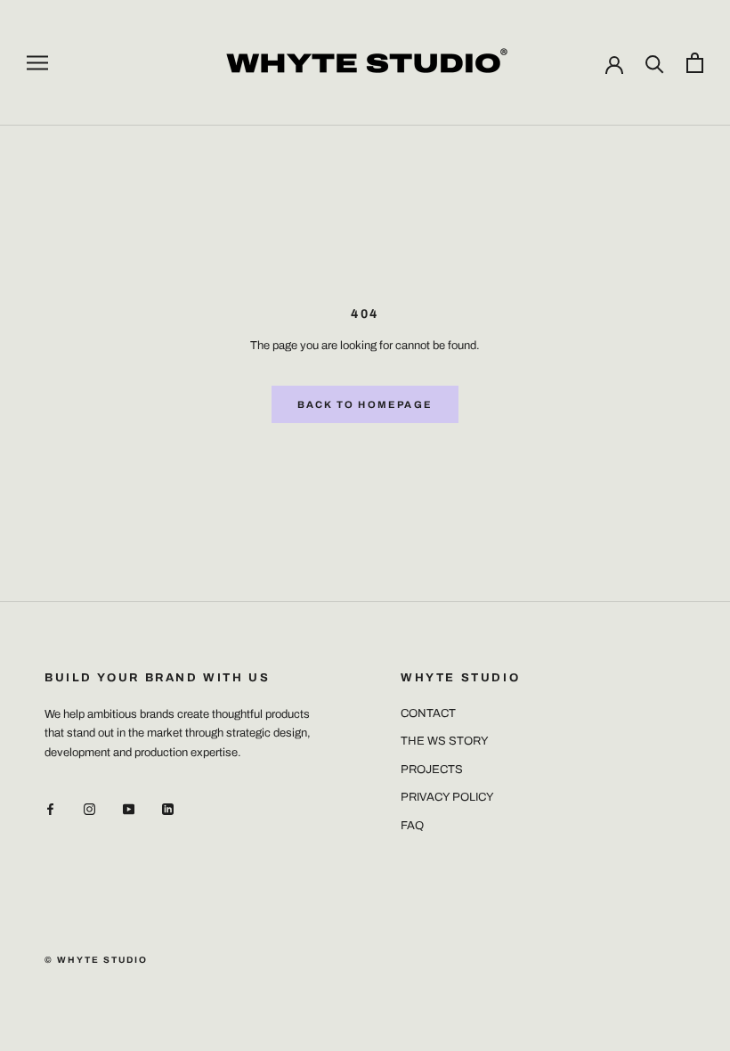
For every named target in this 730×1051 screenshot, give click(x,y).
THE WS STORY (445, 741)
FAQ (412, 825)
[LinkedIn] (168, 809)
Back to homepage (365, 404)
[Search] (654, 62)
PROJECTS (432, 769)
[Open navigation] (37, 62)
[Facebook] (50, 809)
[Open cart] (694, 63)
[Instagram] (89, 809)
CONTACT (428, 713)
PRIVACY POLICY (447, 797)
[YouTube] (128, 809)
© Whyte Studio (96, 960)
